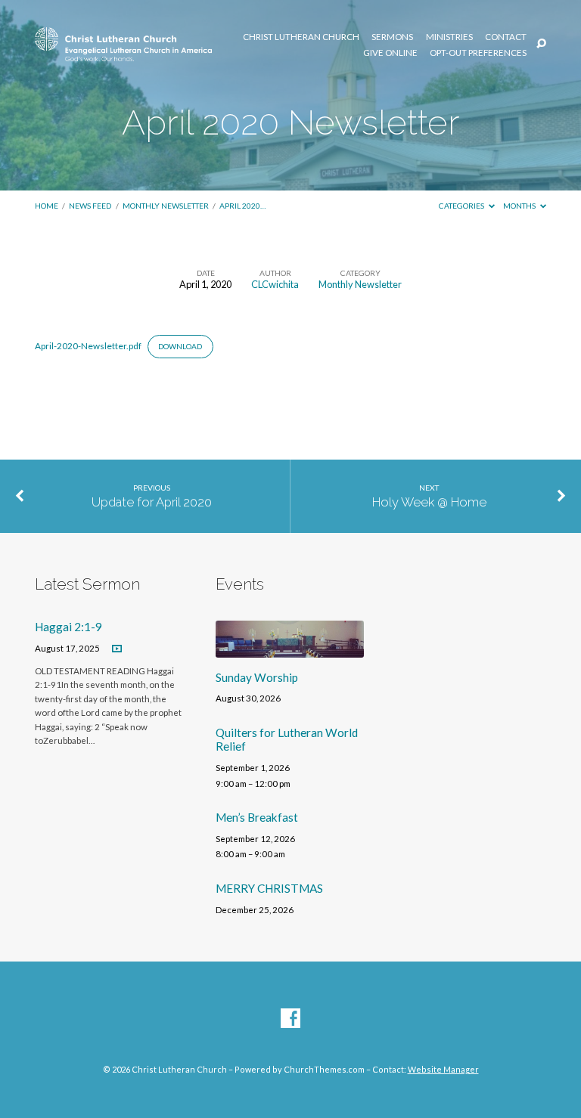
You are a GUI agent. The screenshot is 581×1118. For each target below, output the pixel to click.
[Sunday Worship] (290, 649)
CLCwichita (275, 284)
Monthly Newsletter (166, 205)
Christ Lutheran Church (301, 37)
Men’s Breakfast (257, 817)
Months (520, 205)
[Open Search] (541, 44)
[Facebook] (290, 1019)
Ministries (449, 37)
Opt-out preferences (478, 52)
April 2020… (242, 205)
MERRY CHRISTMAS (269, 888)
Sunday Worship (257, 677)
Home (46, 205)
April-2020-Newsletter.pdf (88, 346)
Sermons (392, 37)
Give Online (390, 52)
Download (180, 346)
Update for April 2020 (152, 501)
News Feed (90, 205)
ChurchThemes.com (324, 1069)
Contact (506, 37)
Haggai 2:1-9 (68, 626)
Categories (462, 205)
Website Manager (443, 1069)
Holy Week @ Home (429, 501)
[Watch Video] (117, 649)
